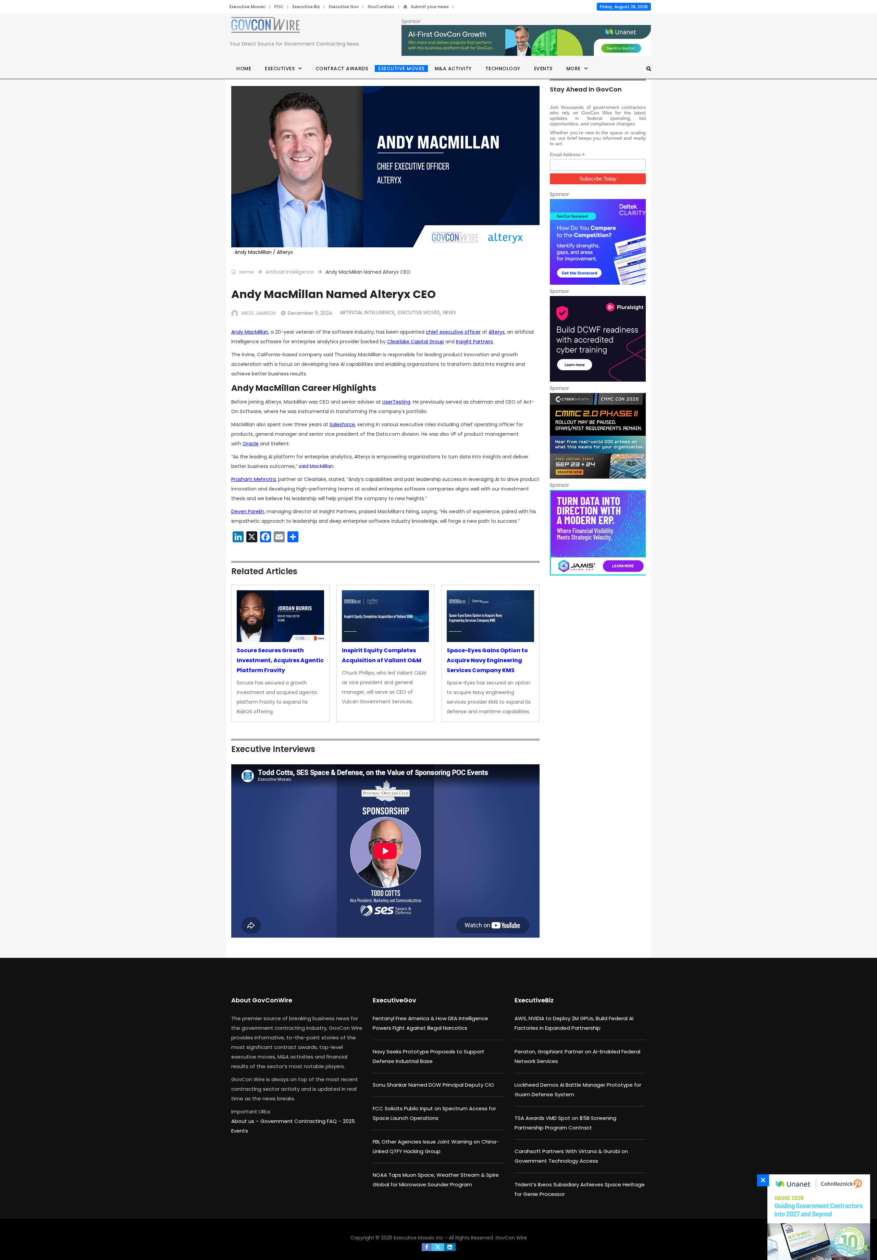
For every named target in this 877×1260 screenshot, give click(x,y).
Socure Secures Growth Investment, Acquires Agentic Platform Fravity (280, 660)
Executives (280, 68)
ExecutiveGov (394, 1000)
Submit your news (430, 7)
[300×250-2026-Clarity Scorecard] (598, 242)
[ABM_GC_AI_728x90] (526, 40)
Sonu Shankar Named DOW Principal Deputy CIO (433, 1084)
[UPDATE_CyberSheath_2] (598, 436)
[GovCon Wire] (265, 26)
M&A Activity (453, 68)
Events (543, 68)
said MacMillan (316, 466)
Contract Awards (342, 68)
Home (243, 68)
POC (279, 7)
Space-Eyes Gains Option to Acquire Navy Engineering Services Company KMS (487, 660)
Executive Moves (401, 68)
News (449, 312)
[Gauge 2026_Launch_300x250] (817, 1217)
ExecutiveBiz (534, 1000)
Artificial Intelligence (289, 272)
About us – (245, 1121)
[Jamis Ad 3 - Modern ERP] (598, 533)
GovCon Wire (511, 1237)
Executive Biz (306, 7)
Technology (502, 68)
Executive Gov (344, 7)
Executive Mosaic (247, 7)
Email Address (567, 154)
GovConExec (381, 7)
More (573, 68)
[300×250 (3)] (598, 339)
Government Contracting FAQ (299, 1121)
